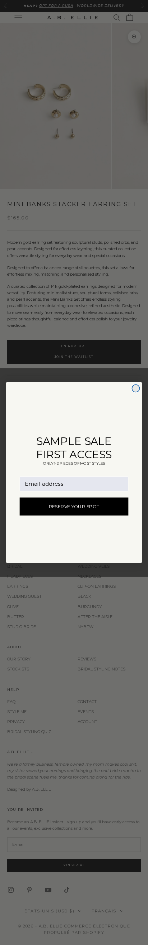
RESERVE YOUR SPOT (74, 506)
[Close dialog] (135, 388)
